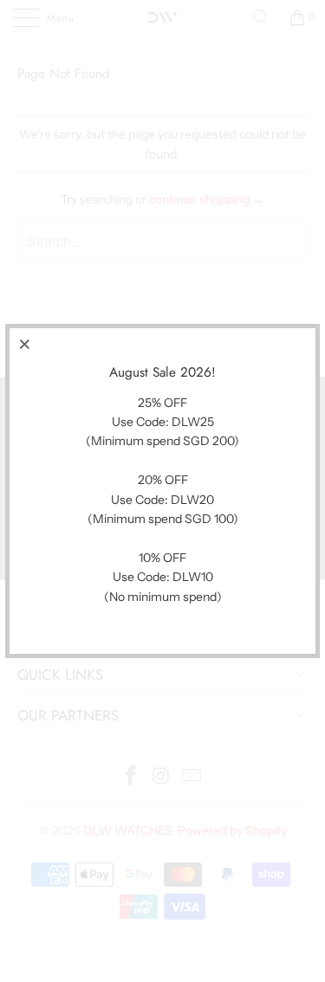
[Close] (25, 343)
